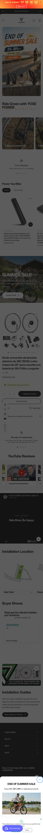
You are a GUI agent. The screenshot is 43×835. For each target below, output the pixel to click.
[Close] (41, 819)
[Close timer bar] (41, 2)
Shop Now (21, 6)
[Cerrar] (40, 779)
